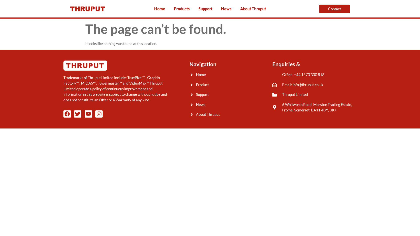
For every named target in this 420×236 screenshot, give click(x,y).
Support (205, 8)
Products (182, 8)
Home (159, 8)
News (226, 8)
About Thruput (253, 8)
